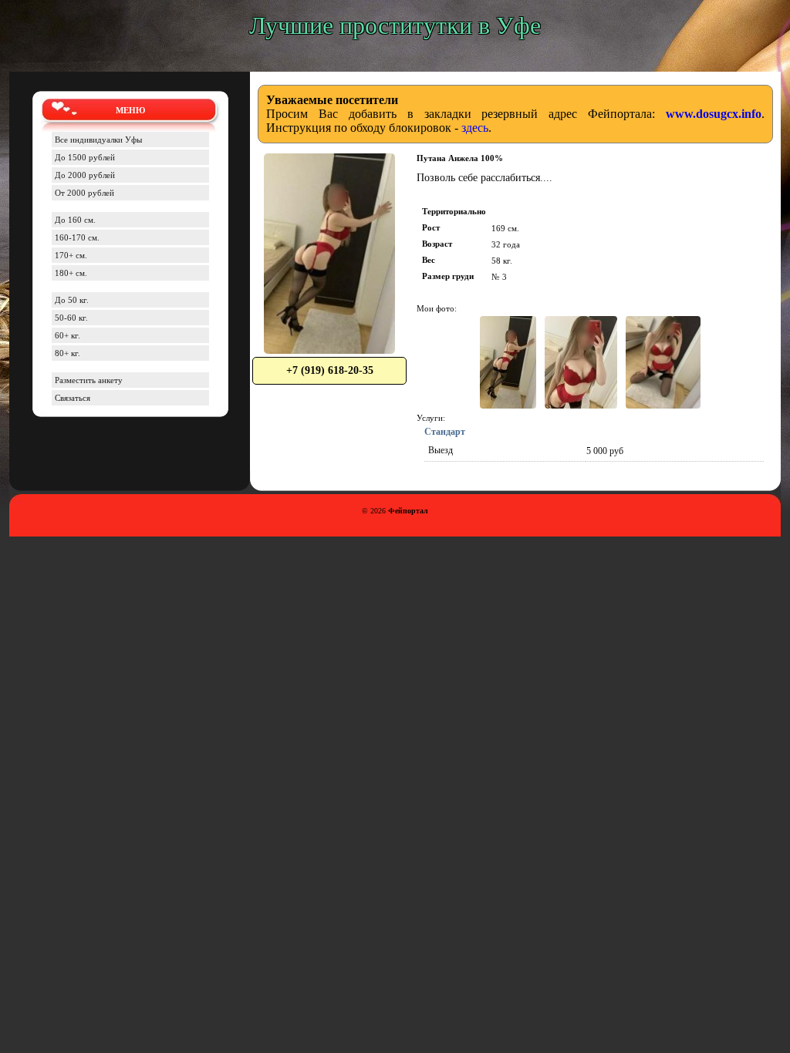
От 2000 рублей (84, 192)
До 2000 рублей (85, 175)
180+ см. (71, 273)
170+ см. (71, 255)
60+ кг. (67, 335)
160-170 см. (77, 237)
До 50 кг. (72, 299)
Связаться (72, 397)
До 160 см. (75, 219)
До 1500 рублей (85, 157)
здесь (474, 127)
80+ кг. (67, 353)
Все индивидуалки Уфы (98, 139)
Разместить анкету (89, 380)
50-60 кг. (71, 317)
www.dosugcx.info (713, 113)
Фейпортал (408, 510)
